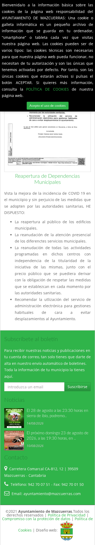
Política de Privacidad (67, 515)
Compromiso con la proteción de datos (36, 518)
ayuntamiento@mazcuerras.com (52, 493)
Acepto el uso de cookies (48, 105)
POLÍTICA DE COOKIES (49, 89)
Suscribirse (77, 386)
